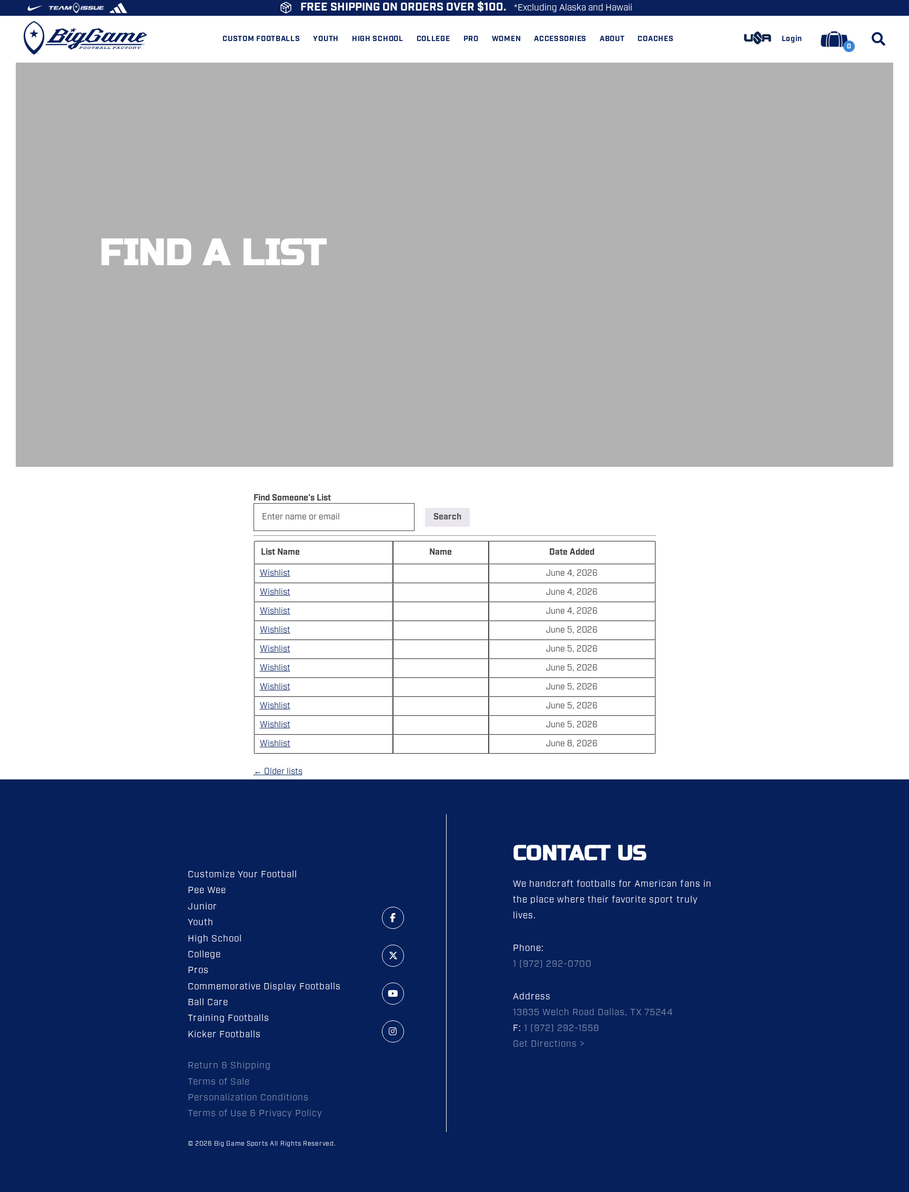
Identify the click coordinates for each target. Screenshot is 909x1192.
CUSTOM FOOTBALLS (261, 39)
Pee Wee (207, 890)
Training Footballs (228, 1018)
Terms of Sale (219, 1082)
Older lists (278, 771)
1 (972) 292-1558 (561, 1028)
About (612, 39)
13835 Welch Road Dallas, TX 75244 (593, 1012)
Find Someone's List (292, 498)
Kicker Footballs (224, 1034)
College (204, 954)
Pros (198, 970)
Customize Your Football (242, 874)
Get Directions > (549, 1044)
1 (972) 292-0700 (552, 964)
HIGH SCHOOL (377, 39)
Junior (202, 907)
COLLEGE (433, 39)
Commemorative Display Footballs (264, 987)
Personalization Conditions (248, 1098)
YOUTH (326, 39)
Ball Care (208, 1002)
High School (215, 939)
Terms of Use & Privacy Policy (255, 1113)
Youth (201, 922)
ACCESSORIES (560, 39)
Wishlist (275, 573)
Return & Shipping (229, 1065)
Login (792, 39)
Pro (471, 39)
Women (506, 39)
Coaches (655, 39)
